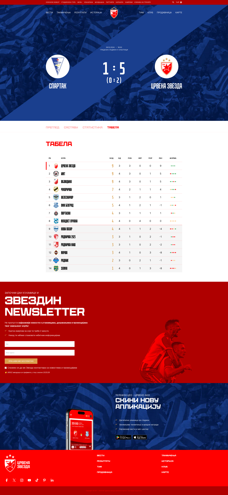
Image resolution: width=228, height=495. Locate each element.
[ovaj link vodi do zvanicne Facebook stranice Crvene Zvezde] (6, 480)
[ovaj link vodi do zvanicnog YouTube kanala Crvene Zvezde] (29, 480)
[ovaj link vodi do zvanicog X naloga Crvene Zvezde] (14, 480)
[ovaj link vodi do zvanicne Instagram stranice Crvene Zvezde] (22, 480)
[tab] (52, 127)
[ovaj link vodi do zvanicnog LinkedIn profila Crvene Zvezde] (52, 480)
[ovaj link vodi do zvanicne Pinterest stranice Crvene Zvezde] (44, 480)
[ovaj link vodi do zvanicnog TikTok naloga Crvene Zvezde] (37, 480)
